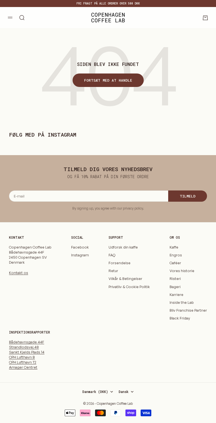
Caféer (175, 263)
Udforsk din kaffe (123, 247)
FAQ (112, 255)
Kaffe (174, 247)
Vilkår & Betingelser (125, 278)
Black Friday (180, 318)
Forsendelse (119, 263)
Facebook (80, 247)
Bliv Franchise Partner (188, 310)
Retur (113, 270)
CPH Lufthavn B (22, 357)
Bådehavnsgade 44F (26, 342)
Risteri (175, 278)
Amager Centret (23, 367)
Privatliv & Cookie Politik (129, 286)
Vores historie (182, 270)
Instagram (80, 255)
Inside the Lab (182, 302)
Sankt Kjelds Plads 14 (26, 352)
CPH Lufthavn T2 (22, 362)
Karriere (176, 294)
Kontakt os (18, 272)
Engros (176, 255)
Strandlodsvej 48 (24, 347)
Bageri (175, 286)
